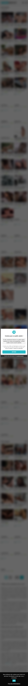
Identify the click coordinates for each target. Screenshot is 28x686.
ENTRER (14, 352)
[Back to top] (25, 683)
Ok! (14, 680)
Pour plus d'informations (14, 683)
